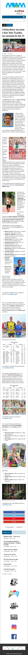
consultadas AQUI (7, 505)
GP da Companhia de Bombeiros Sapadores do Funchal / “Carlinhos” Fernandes (12, 543)
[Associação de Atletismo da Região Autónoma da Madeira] (14, 5)
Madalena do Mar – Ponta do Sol (12, 536)
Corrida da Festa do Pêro (10, 554)
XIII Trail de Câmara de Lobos (11, 559)
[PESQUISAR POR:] (14, 20)
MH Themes (20, 653)
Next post (18, 527)
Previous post (10, 527)
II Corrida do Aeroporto (9, 569)
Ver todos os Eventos (7, 574)
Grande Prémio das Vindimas (11, 549)
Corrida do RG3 (7, 564)
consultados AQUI (12, 294)
